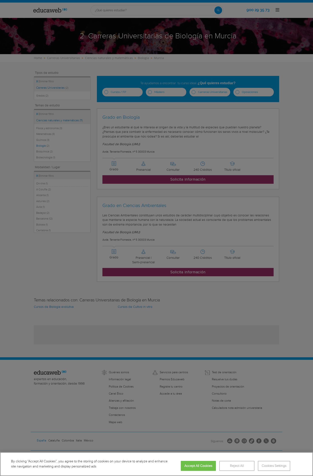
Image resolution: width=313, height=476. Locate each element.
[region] (156, 464)
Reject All (237, 466)
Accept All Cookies (198, 466)
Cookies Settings (274, 466)
